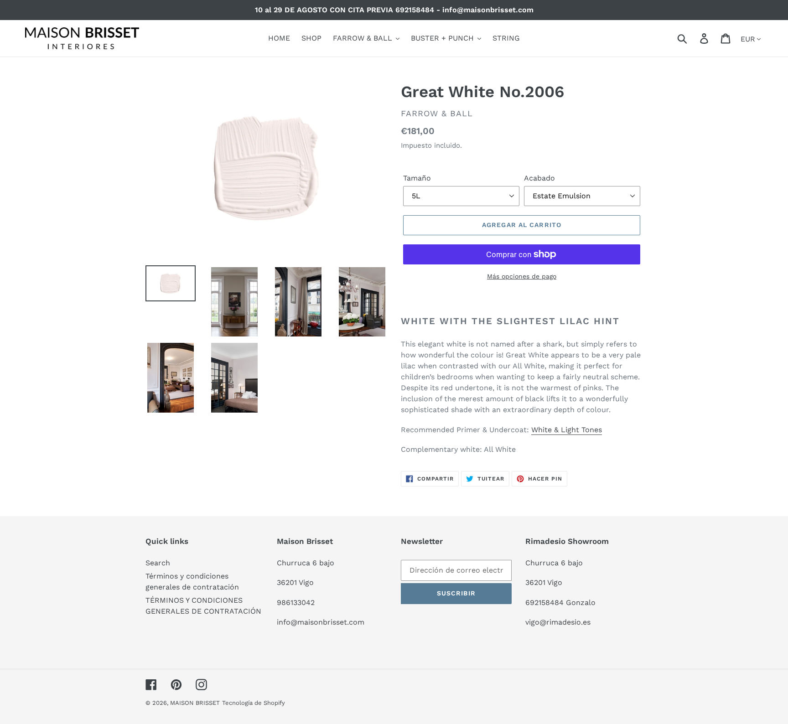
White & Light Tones (566, 429)
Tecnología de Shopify (253, 702)
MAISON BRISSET (195, 702)
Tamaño (417, 178)
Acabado (539, 178)
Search (157, 563)
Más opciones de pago (521, 276)
